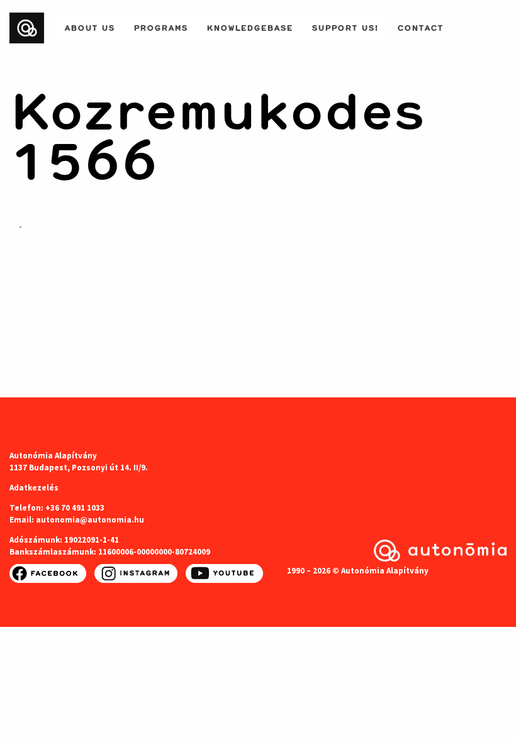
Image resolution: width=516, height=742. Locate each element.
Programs (160, 26)
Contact (420, 26)
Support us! (344, 26)
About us (89, 26)
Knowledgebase (249, 26)
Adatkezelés (34, 487)
